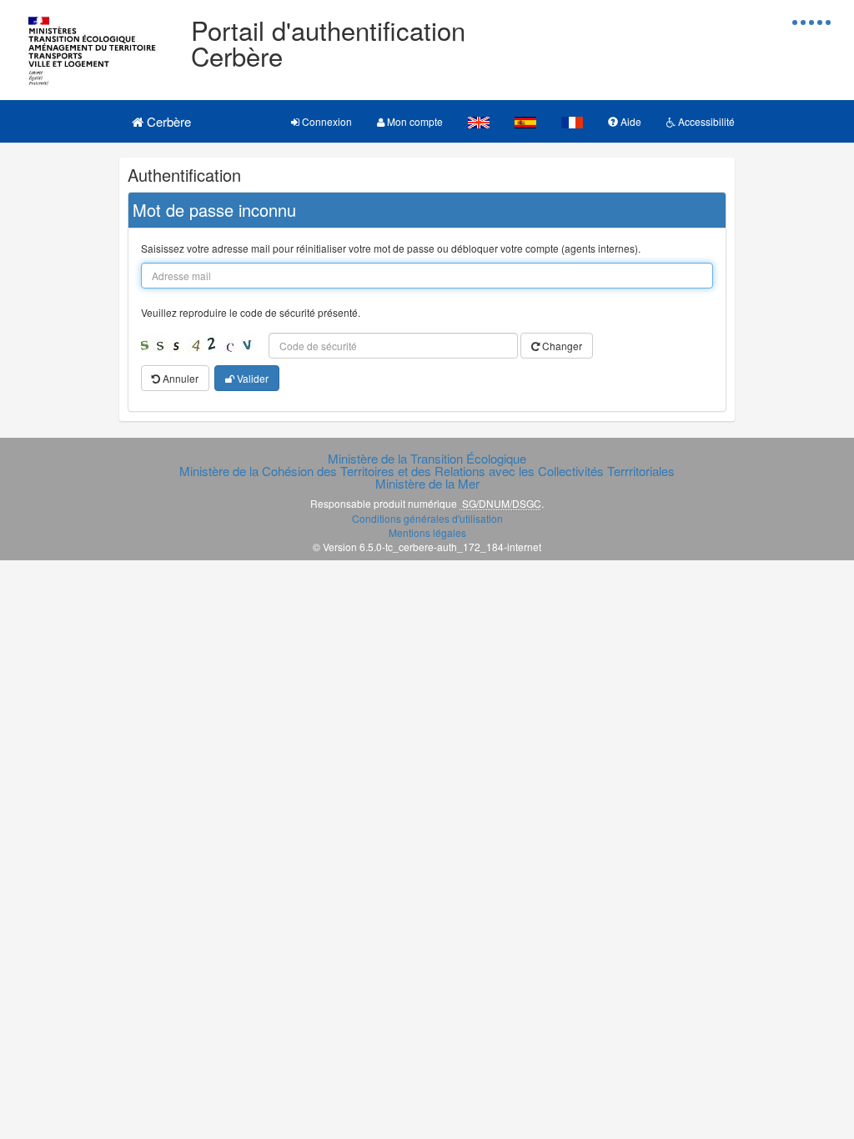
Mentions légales (427, 532)
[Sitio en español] (525, 121)
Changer (561, 346)
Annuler (179, 378)
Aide (629, 121)
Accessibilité (705, 121)
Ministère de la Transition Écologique (427, 458)
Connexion (325, 121)
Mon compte (413, 121)
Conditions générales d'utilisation (427, 518)
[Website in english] (478, 121)
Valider (251, 378)
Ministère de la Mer (427, 483)
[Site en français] (572, 121)
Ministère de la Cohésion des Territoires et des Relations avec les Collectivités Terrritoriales (427, 470)
